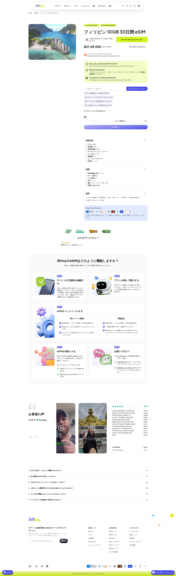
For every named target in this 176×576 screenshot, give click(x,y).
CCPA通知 (132, 545)
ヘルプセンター (133, 531)
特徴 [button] (87, 169)
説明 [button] (87, 193)
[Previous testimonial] (30, 437)
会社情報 (91, 538)
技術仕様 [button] (89, 140)
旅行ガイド (91, 531)
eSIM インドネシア (114, 545)
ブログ (90, 535)
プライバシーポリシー (135, 541)
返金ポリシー (133, 535)
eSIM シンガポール (114, 541)
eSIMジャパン (113, 531)
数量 (85, 117)
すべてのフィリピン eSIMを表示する (94, 111)
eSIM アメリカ (113, 535)
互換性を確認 (96, 185)
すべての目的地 (113, 552)
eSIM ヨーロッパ (113, 548)
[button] (123, 6)
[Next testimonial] (36, 437)
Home (30, 13)
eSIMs (36, 13)
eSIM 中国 (111, 538)
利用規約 (131, 538)
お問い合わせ (92, 541)
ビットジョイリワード (94, 545)
